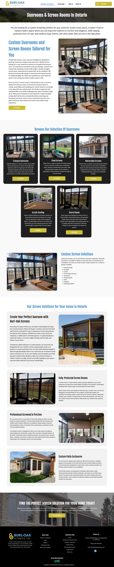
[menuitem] (47, 4)
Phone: (92, 543)
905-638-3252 (98, 543)
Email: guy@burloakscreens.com (96, 547)
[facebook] (95, 551)
